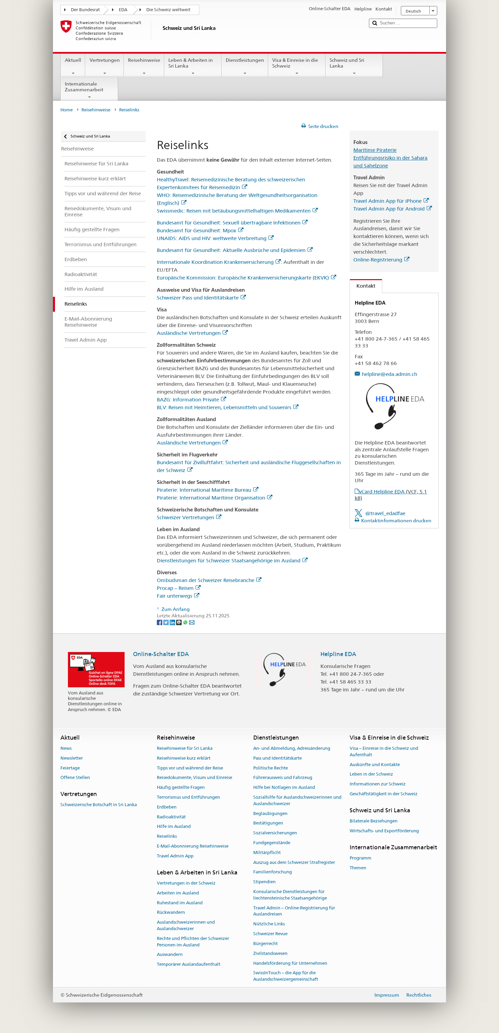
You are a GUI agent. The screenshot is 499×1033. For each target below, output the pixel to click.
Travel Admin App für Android (389, 208)
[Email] (192, 622)
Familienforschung (272, 872)
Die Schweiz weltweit (168, 9)
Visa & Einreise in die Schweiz (295, 63)
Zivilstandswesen (270, 953)
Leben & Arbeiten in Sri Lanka (190, 63)
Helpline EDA (338, 654)
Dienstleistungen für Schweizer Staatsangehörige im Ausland (228, 560)
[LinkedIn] (173, 622)
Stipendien (264, 882)
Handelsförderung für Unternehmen (290, 963)
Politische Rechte (270, 768)
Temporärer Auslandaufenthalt (188, 964)
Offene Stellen (75, 777)
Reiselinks (167, 836)
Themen (358, 867)
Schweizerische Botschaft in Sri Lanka (98, 805)
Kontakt (362, 286)
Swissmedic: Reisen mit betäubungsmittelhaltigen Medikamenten (234, 210)
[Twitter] (166, 622)
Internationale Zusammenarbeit (84, 86)
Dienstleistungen (245, 60)
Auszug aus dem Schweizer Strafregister (294, 862)
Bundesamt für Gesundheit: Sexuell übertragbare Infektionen (228, 222)
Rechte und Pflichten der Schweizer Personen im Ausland (193, 941)
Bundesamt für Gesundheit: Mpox (196, 230)
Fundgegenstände (271, 842)
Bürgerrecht (265, 943)
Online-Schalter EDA (161, 654)
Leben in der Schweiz (371, 774)
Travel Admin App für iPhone (387, 201)
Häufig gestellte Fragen (181, 787)
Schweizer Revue (270, 933)
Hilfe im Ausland (174, 826)
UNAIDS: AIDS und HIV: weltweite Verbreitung (211, 238)
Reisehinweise (144, 60)
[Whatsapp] (186, 622)
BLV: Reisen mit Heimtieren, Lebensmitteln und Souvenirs (224, 407)
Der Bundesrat (85, 9)
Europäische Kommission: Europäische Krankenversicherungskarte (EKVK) (243, 277)
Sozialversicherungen (275, 832)
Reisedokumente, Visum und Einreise (194, 777)
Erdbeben (167, 807)
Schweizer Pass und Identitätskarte (198, 297)
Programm (360, 857)
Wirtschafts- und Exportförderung (384, 830)
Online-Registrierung (377, 259)
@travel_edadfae (385, 513)
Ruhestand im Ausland (180, 902)
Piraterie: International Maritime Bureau (204, 490)
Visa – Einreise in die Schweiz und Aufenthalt (384, 751)
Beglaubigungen (270, 813)
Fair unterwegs (174, 596)
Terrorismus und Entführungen (188, 797)
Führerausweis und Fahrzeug (282, 777)
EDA (123, 9)
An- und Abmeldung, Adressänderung (291, 748)
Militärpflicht (267, 852)
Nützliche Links (269, 924)
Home (66, 109)
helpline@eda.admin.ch (389, 374)
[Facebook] (160, 622)
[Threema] (179, 622)
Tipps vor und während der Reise (190, 768)
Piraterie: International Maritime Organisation (211, 497)
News (66, 748)
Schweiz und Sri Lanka (347, 63)
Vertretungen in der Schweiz (186, 883)
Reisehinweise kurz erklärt (183, 758)
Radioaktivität (171, 816)
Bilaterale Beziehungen (374, 820)
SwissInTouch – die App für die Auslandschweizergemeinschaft (285, 976)
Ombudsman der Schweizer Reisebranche (205, 580)
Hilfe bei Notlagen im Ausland (284, 787)
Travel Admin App (175, 855)
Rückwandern (171, 912)
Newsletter (71, 758)
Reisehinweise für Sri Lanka (184, 748)
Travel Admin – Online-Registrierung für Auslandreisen (294, 911)
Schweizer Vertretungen (185, 517)
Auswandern (170, 954)
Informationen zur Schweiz (378, 783)
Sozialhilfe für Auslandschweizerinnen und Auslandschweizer (297, 800)
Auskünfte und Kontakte (375, 764)
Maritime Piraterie (374, 150)
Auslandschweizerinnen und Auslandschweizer (186, 925)
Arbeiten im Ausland (178, 892)
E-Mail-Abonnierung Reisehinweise (192, 846)
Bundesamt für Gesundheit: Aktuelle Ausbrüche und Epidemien (231, 250)
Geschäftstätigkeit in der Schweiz (384, 793)
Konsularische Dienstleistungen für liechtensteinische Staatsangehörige (290, 895)
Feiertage (70, 768)
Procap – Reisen (175, 588)
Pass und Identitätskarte (277, 758)
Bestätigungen (268, 823)
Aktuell (73, 60)
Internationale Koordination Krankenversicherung (215, 262)
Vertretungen (105, 60)
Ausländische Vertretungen (189, 333)
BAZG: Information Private (188, 399)
